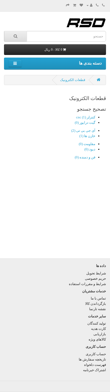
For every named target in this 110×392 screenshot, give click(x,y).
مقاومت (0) (87, 144)
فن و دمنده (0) (85, 157)
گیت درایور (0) (85, 123)
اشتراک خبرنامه (94, 370)
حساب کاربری (96, 354)
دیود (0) (89, 149)
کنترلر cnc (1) (85, 117)
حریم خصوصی (95, 279)
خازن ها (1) (87, 136)
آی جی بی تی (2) (83, 131)
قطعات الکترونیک (72, 80)
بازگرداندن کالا (95, 304)
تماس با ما (98, 298)
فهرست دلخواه (95, 365)
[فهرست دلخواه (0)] (81, 5)
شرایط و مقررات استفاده (87, 284)
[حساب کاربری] (89, 5)
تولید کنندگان (96, 323)
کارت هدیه (98, 329)
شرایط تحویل (96, 273)
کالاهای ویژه (97, 339)
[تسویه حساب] (67, 5)
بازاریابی (99, 334)
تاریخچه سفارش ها (92, 359)
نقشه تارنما (97, 309)
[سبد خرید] (74, 5)
